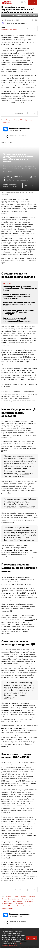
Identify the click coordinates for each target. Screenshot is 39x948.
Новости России (22, 906)
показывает (16, 819)
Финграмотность (7, 908)
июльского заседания (15, 588)
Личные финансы (29, 901)
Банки (4, 899)
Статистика (6, 122)
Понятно (31, 938)
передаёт (32, 535)
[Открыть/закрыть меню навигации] (22, 2)
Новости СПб (18, 120)
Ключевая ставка (17, 901)
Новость (9, 120)
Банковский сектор (14, 899)
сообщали (29, 620)
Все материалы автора (9, 29)
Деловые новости (7, 904)
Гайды (31, 906)
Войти (32, 2)
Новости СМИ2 (7, 142)
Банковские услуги (27, 899)
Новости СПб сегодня (8, 906)
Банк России (5, 901)
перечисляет (31, 781)
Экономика (31, 897)
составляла (23, 340)
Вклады (16, 897)
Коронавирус (28, 120)
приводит (24, 473)
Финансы (23, 897)
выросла (33, 331)
